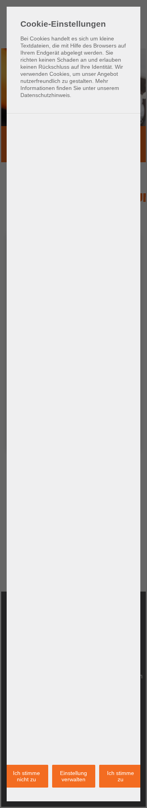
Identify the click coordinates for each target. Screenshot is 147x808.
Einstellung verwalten (73, 776)
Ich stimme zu (120, 776)
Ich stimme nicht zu (26, 776)
